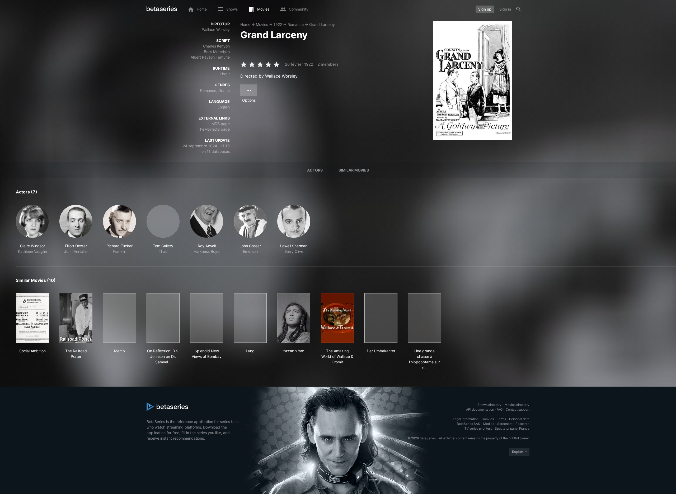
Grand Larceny (322, 24)
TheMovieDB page (214, 129)
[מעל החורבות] (293, 318)
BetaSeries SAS (468, 424)
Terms (501, 419)
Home (245, 24)
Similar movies (354, 170)
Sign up (484, 9)
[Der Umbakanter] (380, 318)
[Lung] (250, 318)
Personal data (519, 419)
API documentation (480, 409)
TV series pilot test (478, 428)
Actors (315, 170)
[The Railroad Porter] (75, 318)
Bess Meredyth (217, 51)
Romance (296, 24)
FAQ (499, 409)
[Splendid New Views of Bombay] (206, 318)
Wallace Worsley (216, 29)
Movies (262, 24)
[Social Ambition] (32, 318)
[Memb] (119, 318)
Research (522, 424)
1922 (278, 24)
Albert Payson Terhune (210, 57)
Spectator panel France (512, 428)
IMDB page (220, 123)
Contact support (517, 409)
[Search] (519, 9)
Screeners (504, 424)
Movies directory (517, 405)
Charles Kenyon (216, 46)
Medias (488, 424)
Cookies (488, 419)
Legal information (465, 419)
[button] (32, 229)
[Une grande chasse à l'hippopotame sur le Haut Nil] (424, 318)
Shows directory (489, 405)
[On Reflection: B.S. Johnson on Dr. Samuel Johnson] (163, 318)
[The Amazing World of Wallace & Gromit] (337, 318)
